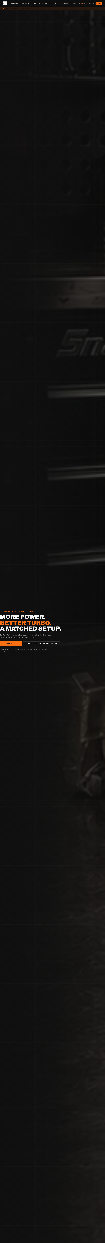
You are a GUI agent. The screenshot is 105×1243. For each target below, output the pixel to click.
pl (79, 3)
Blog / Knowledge (61, 3)
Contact (73, 3)
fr (87, 3)
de (84, 3)
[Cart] (93, 3)
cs (90, 3)
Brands (44, 3)
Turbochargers (14, 3)
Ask (99, 3)
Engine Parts (27, 3)
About (51, 3)
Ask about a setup (10, 643)
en (82, 3)
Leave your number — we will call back (41, 643)
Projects (36, 3)
